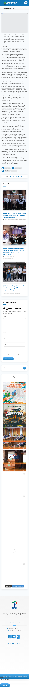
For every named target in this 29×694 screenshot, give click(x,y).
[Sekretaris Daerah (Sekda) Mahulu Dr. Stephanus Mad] (14, 551)
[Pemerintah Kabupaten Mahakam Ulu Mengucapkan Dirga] (14, 528)
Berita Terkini (7, 170)
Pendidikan (13, 220)
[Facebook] (14, 636)
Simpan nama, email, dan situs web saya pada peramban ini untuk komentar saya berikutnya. (13, 353)
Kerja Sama (8, 220)
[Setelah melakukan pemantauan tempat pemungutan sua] (14, 573)
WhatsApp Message (4, 679)
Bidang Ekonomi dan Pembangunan (17, 256)
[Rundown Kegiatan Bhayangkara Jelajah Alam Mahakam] (14, 415)
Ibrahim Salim (7, 168)
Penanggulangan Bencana (15, 293)
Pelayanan (5, 258)
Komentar (5, 316)
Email (4, 338)
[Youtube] (18, 637)
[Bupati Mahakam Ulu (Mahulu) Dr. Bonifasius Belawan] (14, 438)
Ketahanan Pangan (6, 293)
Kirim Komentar (8, 358)
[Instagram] (10, 636)
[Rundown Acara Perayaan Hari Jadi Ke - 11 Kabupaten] (14, 393)
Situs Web (5, 344)
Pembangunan (14, 170)
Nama (4, 332)
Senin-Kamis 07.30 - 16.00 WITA (15, 628)
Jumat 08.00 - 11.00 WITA (15, 630)
